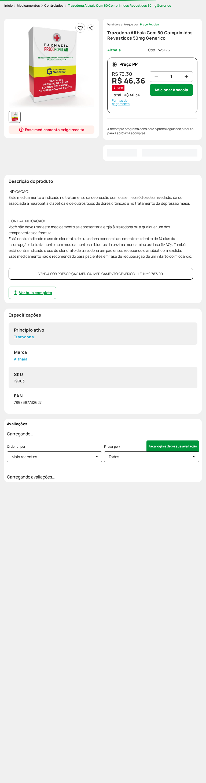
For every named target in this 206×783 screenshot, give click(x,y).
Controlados (54, 5)
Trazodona (24, 337)
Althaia (20, 359)
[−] (156, 76)
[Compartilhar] (90, 27)
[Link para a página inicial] (8, 5)
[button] (51, 66)
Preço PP (128, 64)
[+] (186, 76)
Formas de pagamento (121, 102)
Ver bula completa (35, 292)
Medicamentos (28, 5)
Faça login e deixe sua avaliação (173, 446)
